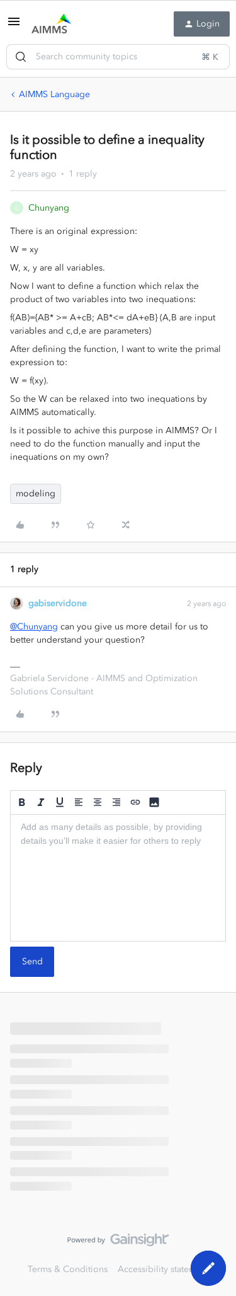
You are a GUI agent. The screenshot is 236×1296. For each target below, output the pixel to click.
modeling (35, 493)
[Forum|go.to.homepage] (51, 24)
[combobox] (118, 56)
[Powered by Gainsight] (118, 1243)
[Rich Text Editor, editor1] (118, 878)
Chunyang (48, 207)
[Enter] (20, 56)
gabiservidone (57, 603)
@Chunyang (34, 626)
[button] (13, 26)
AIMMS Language (54, 94)
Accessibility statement (163, 1269)
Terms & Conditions (68, 1269)
